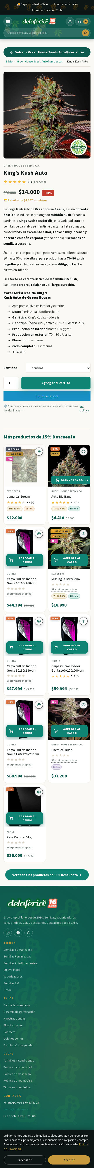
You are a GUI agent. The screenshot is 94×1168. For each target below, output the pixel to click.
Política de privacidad (17, 1067)
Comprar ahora (47, 396)
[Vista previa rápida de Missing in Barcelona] (83, 534)
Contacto (9, 1032)
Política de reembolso (17, 1080)
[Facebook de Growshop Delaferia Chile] (18, 933)
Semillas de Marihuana (17, 949)
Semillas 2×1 (11, 983)
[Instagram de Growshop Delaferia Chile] (7, 933)
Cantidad (10, 368)
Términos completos (16, 1087)
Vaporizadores (13, 976)
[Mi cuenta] (70, 21)
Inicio (9, 61)
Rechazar (24, 1160)
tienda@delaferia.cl (16, 1109)
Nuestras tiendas (14, 1018)
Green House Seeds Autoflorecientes (40, 61)
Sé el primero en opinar (19, 593)
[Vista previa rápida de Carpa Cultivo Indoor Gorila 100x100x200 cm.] (83, 621)
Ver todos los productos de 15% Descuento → (47, 875)
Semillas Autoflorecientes (20, 963)
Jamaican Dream (18, 496)
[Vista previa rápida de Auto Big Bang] (83, 451)
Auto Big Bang (61, 496)
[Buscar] (85, 32)
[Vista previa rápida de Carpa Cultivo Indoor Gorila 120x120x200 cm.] (39, 705)
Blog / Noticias (12, 1025)
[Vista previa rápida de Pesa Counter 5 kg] (39, 792)
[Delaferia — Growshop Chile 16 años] (38, 21)
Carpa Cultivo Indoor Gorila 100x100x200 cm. (67, 668)
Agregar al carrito (56, 383)
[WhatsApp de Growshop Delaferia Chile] (28, 933)
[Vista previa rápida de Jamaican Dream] (39, 451)
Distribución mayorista (18, 1045)
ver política (84, 408)
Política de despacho (17, 1074)
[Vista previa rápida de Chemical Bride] (83, 705)
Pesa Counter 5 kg (19, 837)
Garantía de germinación (19, 1012)
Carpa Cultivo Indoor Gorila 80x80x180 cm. (22, 668)
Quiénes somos (13, 1038)
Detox (7, 990)
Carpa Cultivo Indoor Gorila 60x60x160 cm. (22, 581)
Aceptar (69, 1160)
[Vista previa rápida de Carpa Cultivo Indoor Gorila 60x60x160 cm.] (39, 534)
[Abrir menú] (7, 21)
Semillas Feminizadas (17, 956)
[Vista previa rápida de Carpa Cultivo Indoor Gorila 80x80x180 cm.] (39, 621)
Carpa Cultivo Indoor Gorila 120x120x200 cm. (23, 752)
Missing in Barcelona (65, 579)
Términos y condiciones (18, 1060)
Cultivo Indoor (12, 969)
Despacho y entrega (16, 1005)
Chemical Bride (61, 750)
